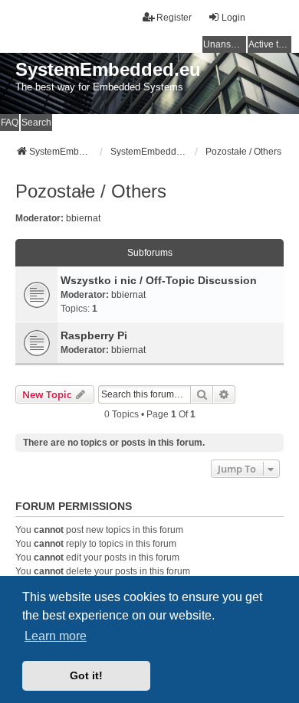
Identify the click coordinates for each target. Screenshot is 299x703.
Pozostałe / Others (90, 191)
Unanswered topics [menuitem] (224, 44)
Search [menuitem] (36, 122)
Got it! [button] (86, 675)
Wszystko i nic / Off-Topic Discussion (159, 280)
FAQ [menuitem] (9, 122)
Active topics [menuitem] (269, 44)
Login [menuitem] (233, 17)
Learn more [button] (56, 636)
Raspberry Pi (94, 335)
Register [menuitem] (174, 17)
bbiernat (83, 218)
